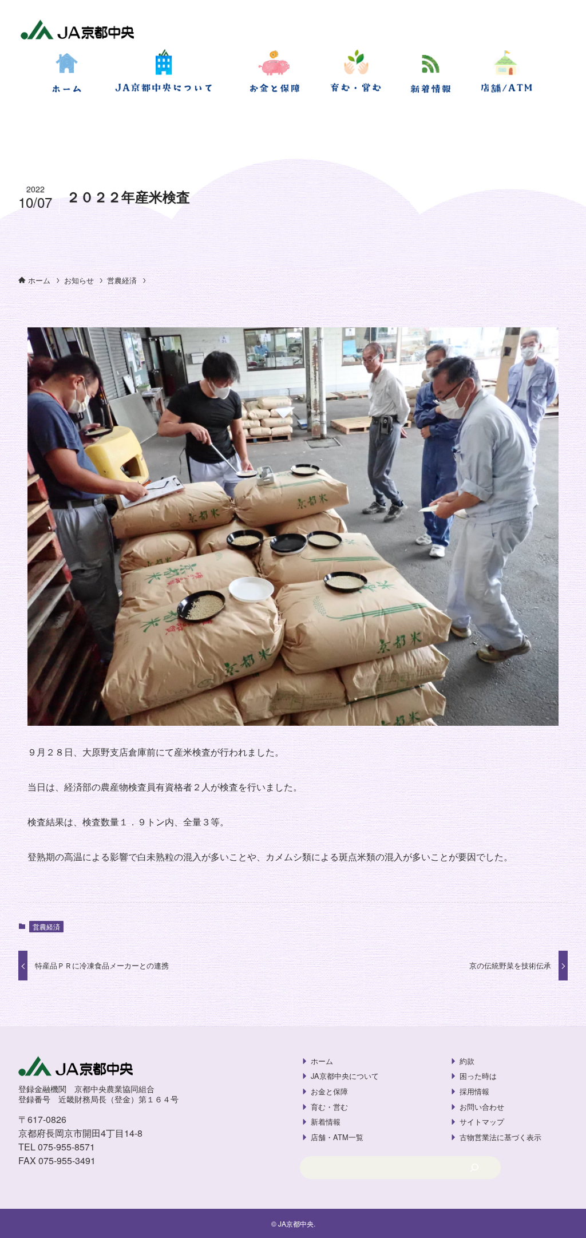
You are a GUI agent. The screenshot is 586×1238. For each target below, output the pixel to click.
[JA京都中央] (77, 30)
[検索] (474, 1167)
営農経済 (46, 926)
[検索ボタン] (13, 116)
